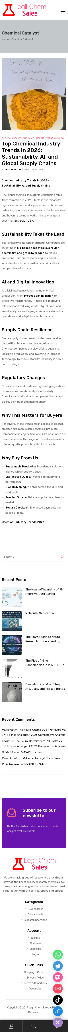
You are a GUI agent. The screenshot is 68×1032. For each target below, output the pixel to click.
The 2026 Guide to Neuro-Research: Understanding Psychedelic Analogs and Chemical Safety (43, 639)
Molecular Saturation (39, 613)
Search (34, 1026)
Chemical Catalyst (11, 138)
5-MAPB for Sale (31, 752)
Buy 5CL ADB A (24, 220)
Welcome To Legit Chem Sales (41, 758)
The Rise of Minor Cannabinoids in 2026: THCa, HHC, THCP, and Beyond (45, 663)
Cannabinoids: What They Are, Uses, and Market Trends (45, 686)
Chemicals (28, 138)
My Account (11, 1026)
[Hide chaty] (58, 1022)
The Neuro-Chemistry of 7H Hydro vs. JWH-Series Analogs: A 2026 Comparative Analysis (45, 592)
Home (5, 39)
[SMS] (58, 977)
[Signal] (58, 1011)
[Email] (58, 988)
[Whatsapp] (58, 955)
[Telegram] (58, 966)
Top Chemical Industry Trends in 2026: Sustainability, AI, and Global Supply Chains (31, 153)
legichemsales (13, 169)
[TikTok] (58, 1000)
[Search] (62, 556)
